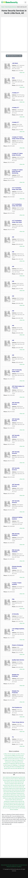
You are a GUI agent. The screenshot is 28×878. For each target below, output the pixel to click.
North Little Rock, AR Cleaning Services (11, 777)
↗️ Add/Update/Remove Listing (14, 55)
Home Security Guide (10, 865)
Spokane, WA (7, 768)
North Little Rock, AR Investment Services (15, 791)
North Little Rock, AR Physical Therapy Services (14, 793)
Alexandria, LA (6, 763)
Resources (9, 866)
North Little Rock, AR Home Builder (13, 804)
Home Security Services (10, 7)
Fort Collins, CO (13, 760)
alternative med (21, 768)
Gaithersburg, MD (13, 763)
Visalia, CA (7, 760)
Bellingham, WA (20, 766)
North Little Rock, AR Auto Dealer (15, 785)
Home (2, 7)
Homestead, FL (8, 762)
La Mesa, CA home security (9, 753)
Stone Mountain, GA (16, 762)
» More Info (21, 72)
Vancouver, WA (13, 768)
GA (22, 762)
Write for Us (15, 866)
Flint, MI (19, 763)
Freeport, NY (10, 765)
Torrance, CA (22, 758)
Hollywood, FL (20, 760)
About (20, 866)
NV (6, 765)
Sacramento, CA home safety (14, 757)
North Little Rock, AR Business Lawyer (11, 795)
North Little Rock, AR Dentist (13, 780)
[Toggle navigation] (25, 2)
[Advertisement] (14, 34)
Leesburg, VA (8, 766)
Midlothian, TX (16, 765)
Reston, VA (14, 766)
